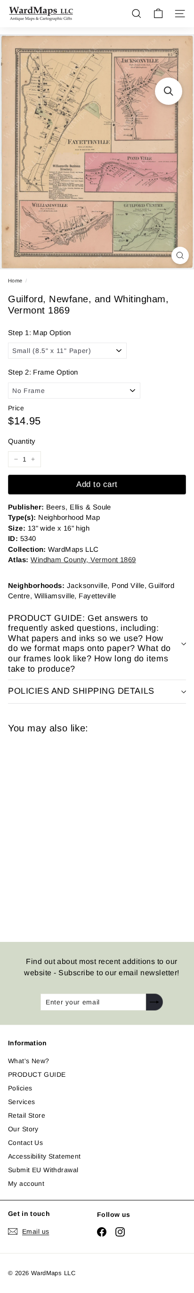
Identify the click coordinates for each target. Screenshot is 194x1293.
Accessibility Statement (44, 1156)
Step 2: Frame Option (43, 372)
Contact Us (25, 1142)
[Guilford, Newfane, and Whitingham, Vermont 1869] (75, 831)
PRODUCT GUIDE (36, 1074)
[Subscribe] (154, 1002)
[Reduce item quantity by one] (16, 459)
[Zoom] (180, 255)
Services (21, 1101)
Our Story (23, 1129)
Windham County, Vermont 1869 (83, 560)
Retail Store (26, 1115)
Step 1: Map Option (39, 333)
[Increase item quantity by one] (33, 459)
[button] (168, 91)
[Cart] (158, 13)
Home (15, 280)
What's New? (28, 1061)
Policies (20, 1088)
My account (26, 1183)
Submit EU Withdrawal (43, 1170)
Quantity (21, 441)
